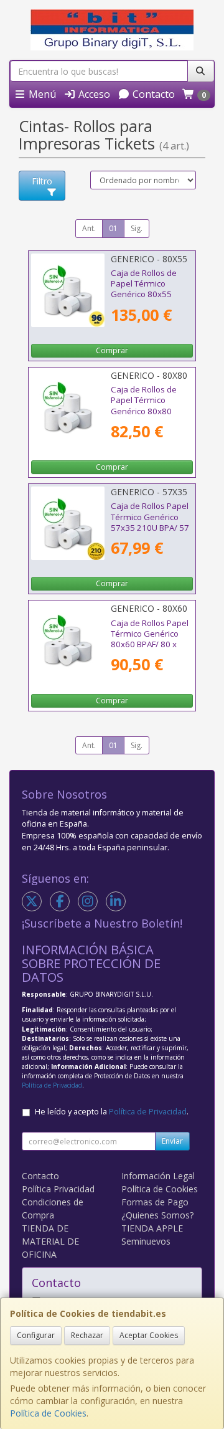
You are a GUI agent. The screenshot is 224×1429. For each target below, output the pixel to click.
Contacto (152, 94)
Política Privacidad (58, 1189)
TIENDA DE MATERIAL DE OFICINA (50, 1241)
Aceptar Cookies (148, 1335)
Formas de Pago (155, 1202)
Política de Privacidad (52, 1085)
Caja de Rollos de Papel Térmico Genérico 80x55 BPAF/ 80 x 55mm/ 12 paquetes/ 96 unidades (146, 299)
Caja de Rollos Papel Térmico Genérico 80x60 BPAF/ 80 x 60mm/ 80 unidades (150, 639)
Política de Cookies (48, 1413)
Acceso (93, 94)
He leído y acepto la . (112, 1111)
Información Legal (158, 1176)
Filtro (42, 181)
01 (113, 228)
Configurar (36, 1335)
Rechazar (87, 1335)
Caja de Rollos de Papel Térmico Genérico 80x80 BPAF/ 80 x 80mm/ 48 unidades (146, 411)
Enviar (172, 1141)
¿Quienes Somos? (157, 1215)
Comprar (112, 350)
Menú (41, 94)
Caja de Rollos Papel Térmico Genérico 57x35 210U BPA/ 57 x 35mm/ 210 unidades (150, 527)
